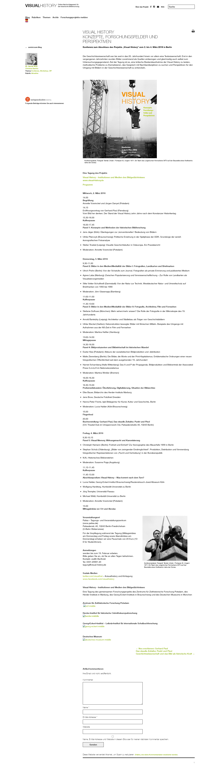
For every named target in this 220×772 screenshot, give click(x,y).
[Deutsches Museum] (97, 639)
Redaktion (139, 9)
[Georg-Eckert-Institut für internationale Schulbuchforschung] (93, 626)
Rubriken (36, 17)
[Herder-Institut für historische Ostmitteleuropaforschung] (91, 616)
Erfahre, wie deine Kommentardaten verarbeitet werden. (156, 755)
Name (86, 707)
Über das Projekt (141, 7)
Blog (27, 17)
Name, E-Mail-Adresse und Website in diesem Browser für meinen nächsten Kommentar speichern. (126, 739)
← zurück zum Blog (33, 47)
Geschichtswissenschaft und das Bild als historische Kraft (165, 653)
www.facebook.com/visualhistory (98, 579)
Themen (46, 17)
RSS (162, 7)
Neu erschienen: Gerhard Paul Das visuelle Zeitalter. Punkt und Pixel (154, 650)
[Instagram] (154, 7)
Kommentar (88, 680)
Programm (88, 184)
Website (86, 727)
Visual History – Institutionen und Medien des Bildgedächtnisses (114, 177)
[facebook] (150, 7)
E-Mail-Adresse (90, 717)
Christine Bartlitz (31, 68)
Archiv (56, 17)
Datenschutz (140, 15)
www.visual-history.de (93, 180)
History (41, 5)
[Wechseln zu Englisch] (110, 21)
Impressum (139, 12)
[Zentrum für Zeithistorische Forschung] (89, 606)
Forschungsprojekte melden (74, 17)
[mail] (158, 7)
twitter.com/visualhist (93, 576)
